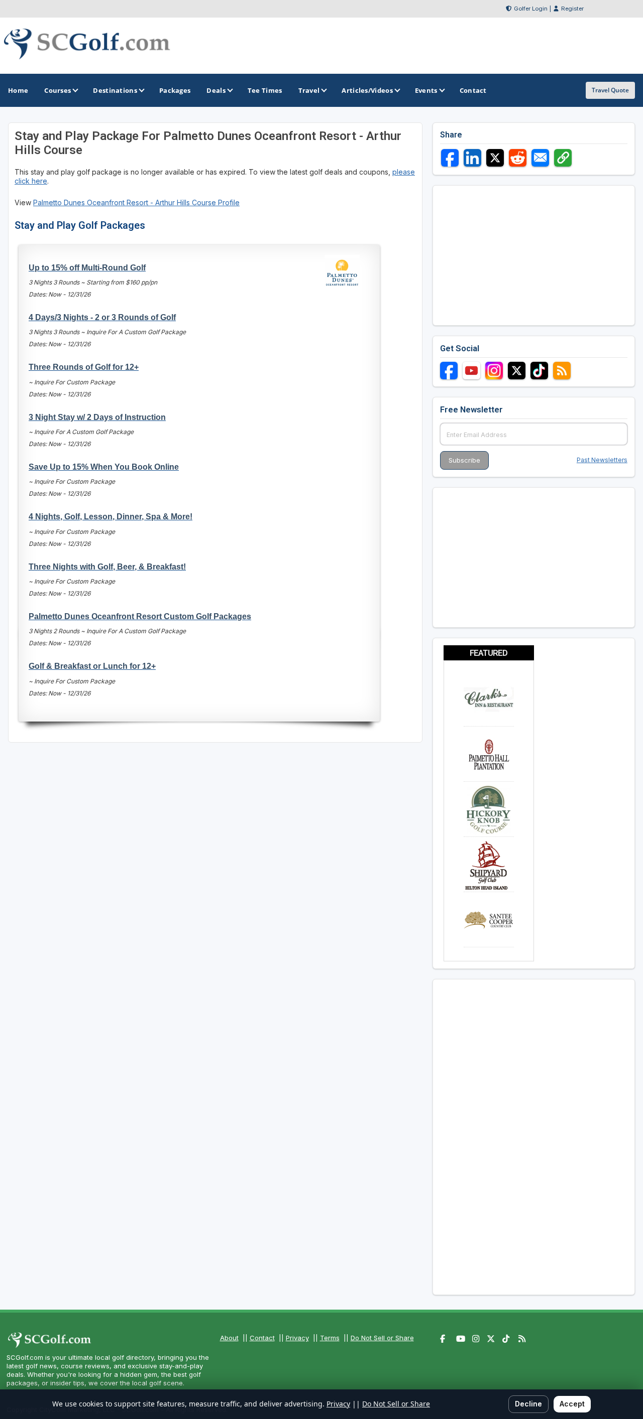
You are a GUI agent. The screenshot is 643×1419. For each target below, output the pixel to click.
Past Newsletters (602, 460)
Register (572, 8)
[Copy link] (563, 158)
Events (426, 90)
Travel (309, 90)
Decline (528, 1403)
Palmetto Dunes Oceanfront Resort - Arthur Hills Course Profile (136, 202)
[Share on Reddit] (517, 158)
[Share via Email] (540, 158)
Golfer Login (531, 8)
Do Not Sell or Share (382, 1338)
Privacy (297, 1338)
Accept (572, 1403)
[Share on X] (495, 158)
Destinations (115, 90)
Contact (262, 1338)
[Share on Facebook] (450, 158)
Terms (330, 1338)
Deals (216, 90)
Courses (57, 90)
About (229, 1338)
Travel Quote (610, 90)
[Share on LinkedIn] (472, 158)
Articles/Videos (367, 90)
